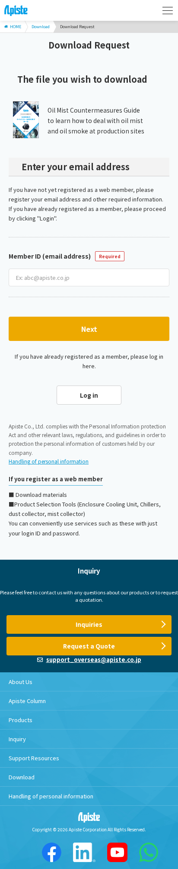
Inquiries (89, 624)
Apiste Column (27, 701)
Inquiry (17, 739)
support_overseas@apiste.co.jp (93, 659)
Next (89, 329)
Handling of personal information (49, 461)
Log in (89, 395)
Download (22, 777)
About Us (20, 682)
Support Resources (34, 758)
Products (20, 720)
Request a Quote (89, 646)
